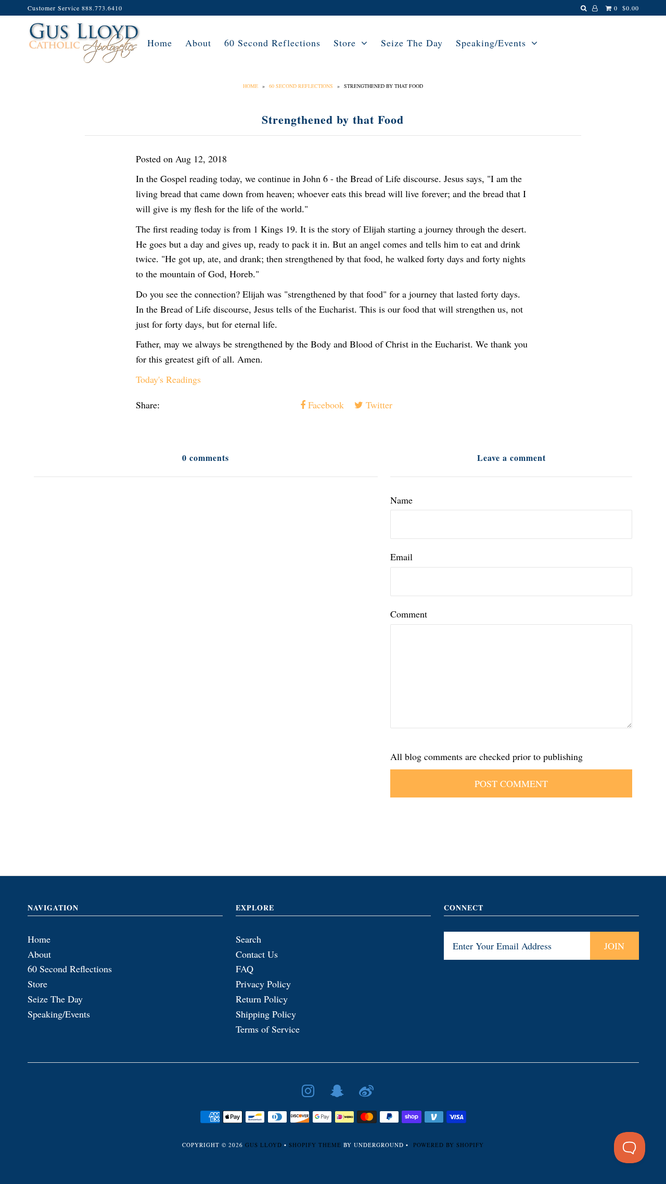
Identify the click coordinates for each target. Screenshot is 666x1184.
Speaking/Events (491, 42)
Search (248, 939)
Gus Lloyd (263, 1145)
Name (401, 500)
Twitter (377, 404)
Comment (408, 614)
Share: (148, 404)
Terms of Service (268, 1029)
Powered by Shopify (448, 1145)
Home (159, 42)
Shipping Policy (266, 1014)
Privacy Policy (263, 983)
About (198, 42)
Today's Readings (168, 379)
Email (401, 556)
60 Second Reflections (272, 42)
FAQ (244, 968)
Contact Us (257, 954)
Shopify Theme (315, 1145)
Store (345, 42)
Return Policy (262, 999)
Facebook (324, 404)
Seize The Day (412, 42)
